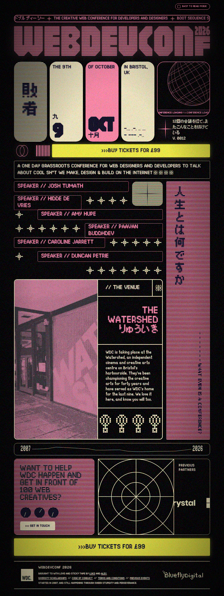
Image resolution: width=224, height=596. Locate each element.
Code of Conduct (82, 578)
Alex (104, 573)
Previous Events (140, 578)
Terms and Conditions (111, 578)
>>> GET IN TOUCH (37, 526)
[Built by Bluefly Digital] (183, 575)
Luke (92, 573)
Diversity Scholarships (52, 578)
